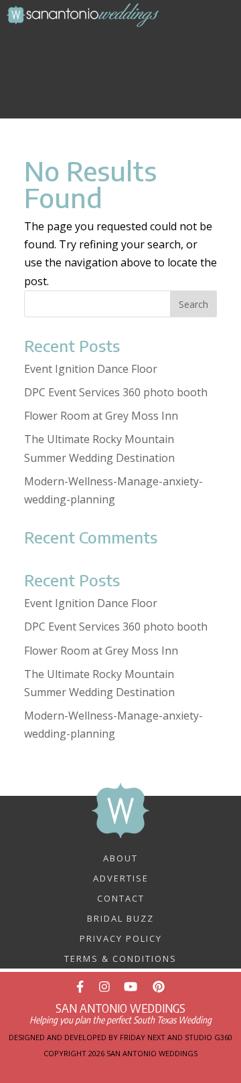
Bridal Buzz (120, 917)
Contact (121, 897)
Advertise (121, 877)
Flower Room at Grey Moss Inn (101, 415)
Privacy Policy (121, 937)
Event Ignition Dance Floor (90, 368)
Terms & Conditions (120, 957)
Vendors (128, 67)
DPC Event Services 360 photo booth (116, 392)
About (120, 857)
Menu (131, 41)
